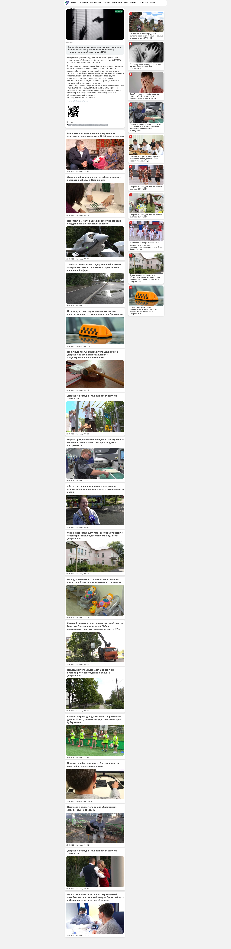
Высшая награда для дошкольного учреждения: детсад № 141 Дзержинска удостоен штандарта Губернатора (94, 719)
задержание (74, 125)
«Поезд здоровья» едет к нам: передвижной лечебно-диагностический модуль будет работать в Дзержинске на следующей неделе (95, 897)
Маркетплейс (85, 125)
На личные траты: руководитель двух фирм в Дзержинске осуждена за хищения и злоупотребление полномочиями (92, 354)
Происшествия (81, 346)
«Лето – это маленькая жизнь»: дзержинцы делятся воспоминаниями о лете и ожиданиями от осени (95, 489)
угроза (105, 125)
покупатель (96, 125)
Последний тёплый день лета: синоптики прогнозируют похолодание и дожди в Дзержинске (90, 672)
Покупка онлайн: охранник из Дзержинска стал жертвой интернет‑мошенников (93, 764)
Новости (118, 11)
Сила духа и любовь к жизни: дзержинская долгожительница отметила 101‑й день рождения (95, 135)
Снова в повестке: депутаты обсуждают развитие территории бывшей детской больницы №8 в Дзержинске (95, 535)
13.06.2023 (69, 42)
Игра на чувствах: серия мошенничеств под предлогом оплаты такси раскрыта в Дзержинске (95, 312)
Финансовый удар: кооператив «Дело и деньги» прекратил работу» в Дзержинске (94, 178)
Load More (95, 942)
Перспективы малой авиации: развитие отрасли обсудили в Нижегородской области (94, 222)
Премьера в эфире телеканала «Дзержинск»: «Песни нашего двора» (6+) (92, 808)
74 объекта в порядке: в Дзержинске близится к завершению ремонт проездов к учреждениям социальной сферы (94, 267)
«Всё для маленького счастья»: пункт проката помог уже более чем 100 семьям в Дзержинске (94, 581)
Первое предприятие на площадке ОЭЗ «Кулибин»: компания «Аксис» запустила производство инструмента (95, 442)
